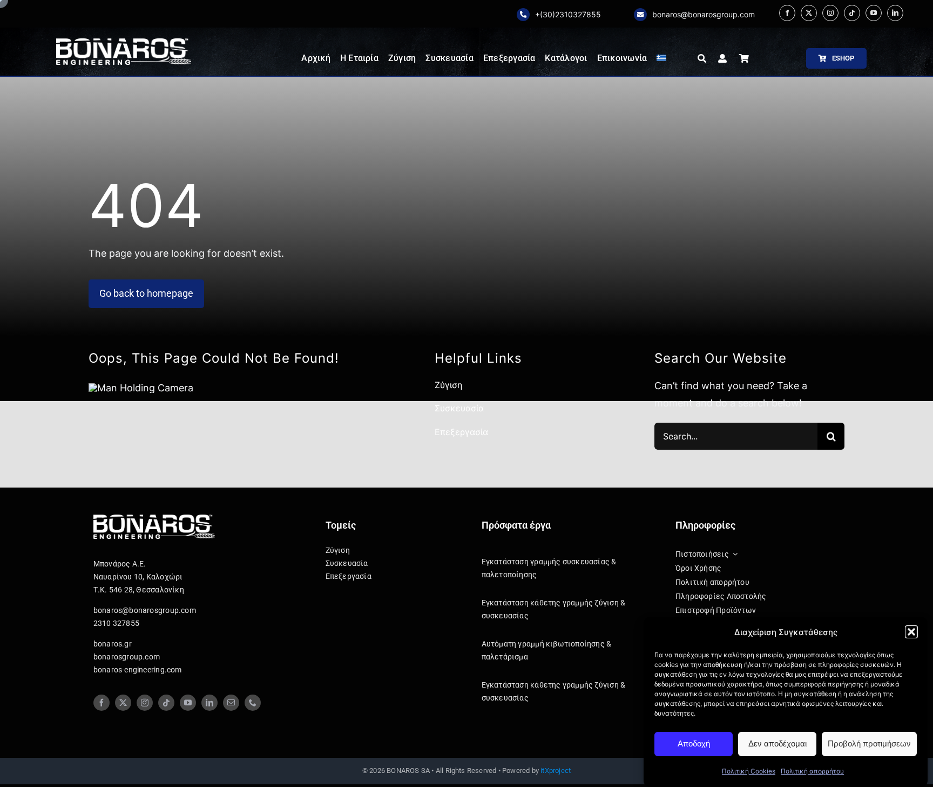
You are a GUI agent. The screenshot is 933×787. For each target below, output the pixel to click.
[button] (911, 631)
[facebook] (787, 13)
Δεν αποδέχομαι (777, 743)
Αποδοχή (694, 743)
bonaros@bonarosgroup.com (703, 14)
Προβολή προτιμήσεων (869, 743)
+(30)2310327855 (568, 14)
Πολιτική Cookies (748, 771)
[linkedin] (895, 13)
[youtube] (874, 13)
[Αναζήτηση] (702, 58)
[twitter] (809, 13)
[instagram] (830, 13)
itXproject (555, 770)
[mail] (231, 703)
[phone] (253, 703)
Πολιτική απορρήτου (812, 771)
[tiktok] (852, 13)
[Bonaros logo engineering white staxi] (123, 43)
